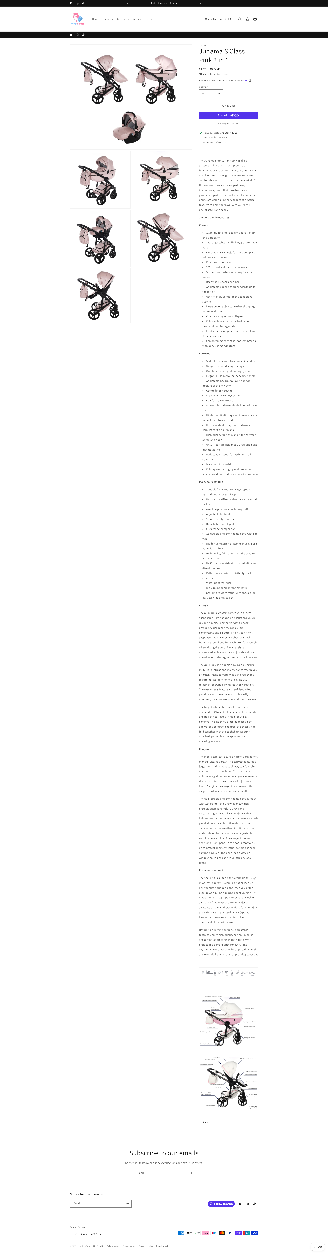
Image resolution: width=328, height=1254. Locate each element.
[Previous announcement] (127, 3)
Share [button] (205, 1122)
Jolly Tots (81, 1246)
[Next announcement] (200, 3)
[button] (240, 19)
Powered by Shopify (95, 1246)
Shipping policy (163, 1246)
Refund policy (113, 1246)
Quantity (203, 86)
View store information (215, 142)
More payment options (228, 123)
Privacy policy (128, 1246)
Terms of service (146, 1246)
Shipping (203, 74)
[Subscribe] (191, 1173)
